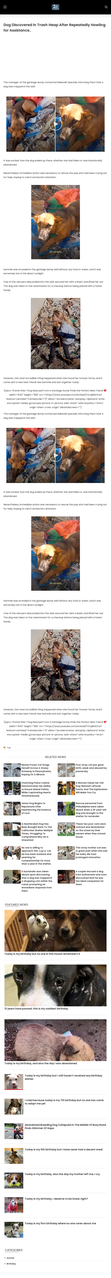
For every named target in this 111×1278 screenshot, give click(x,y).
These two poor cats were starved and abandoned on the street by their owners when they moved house (91, 830)
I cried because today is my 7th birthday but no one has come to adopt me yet (64, 1102)
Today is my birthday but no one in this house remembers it (42, 954)
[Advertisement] (55, 56)
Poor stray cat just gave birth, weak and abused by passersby (91, 768)
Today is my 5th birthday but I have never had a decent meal (64, 1149)
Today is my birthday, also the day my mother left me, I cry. (62, 1174)
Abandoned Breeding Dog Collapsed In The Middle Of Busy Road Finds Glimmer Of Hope (65, 1126)
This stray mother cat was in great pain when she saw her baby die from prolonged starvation (92, 852)
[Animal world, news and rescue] (55, 7)
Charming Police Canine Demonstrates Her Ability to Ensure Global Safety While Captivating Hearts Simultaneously (36, 789)
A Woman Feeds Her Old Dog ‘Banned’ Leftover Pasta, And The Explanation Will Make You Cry (92, 787)
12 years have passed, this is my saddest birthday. (36, 1008)
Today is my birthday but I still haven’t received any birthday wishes (63, 1077)
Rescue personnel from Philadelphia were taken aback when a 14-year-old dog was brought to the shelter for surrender (91, 810)
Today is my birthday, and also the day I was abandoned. (40, 1063)
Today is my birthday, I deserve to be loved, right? (56, 1199)
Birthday (11, 1263)
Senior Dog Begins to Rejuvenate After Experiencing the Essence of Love (36, 808)
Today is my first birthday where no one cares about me (60, 1223)
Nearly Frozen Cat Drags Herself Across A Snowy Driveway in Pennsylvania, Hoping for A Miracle (36, 769)
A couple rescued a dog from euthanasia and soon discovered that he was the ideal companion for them (91, 878)
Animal (10, 1258)
